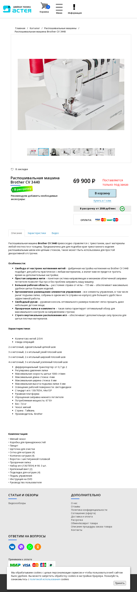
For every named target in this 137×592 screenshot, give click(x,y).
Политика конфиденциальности (89, 509)
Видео (55, 233)
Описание (16, 233)
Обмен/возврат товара (84, 523)
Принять (120, 583)
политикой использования (45, 579)
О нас (74, 503)
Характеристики (37, 233)
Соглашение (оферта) (83, 513)
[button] (121, 44)
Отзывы (75, 506)
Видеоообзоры (17, 503)
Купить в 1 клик (102, 200)
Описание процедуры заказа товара (91, 526)
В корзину (102, 193)
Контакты (76, 529)
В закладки (21, 169)
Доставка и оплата (82, 516)
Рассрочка (77, 519)
